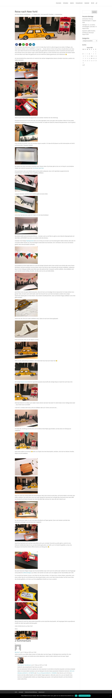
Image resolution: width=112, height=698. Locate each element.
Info (16, 692)
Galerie (72, 3)
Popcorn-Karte (24, 382)
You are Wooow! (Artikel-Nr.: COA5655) (47, 673)
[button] (16, 44)
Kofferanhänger (27, 572)
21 (91, 58)
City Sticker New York (38, 168)
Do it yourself (44, 14)
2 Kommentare (58, 14)
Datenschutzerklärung (31, 692)
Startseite (58, 3)
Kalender (87, 3)
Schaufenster (79, 3)
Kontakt (21, 692)
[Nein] (110, 695)
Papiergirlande (30, 240)
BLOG (92, 3)
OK (76, 695)
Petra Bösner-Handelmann (24, 14)
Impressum (41, 692)
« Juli (83, 65)
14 (91, 56)
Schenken (65, 3)
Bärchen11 (17, 652)
